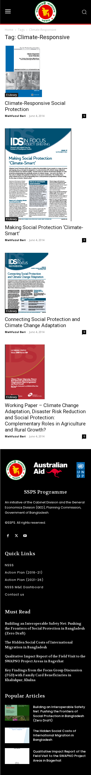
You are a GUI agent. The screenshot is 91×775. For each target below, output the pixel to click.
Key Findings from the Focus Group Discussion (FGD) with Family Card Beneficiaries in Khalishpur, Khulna (43, 675)
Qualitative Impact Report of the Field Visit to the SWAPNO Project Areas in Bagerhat (45, 658)
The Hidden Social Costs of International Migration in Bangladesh (54, 735)
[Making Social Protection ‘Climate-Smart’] (45, 174)
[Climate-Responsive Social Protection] (45, 71)
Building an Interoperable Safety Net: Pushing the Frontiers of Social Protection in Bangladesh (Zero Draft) (45, 628)
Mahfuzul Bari (15, 116)
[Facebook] (8, 536)
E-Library (11, 95)
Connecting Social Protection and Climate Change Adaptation (42, 322)
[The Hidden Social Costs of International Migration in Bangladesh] (17, 735)
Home (9, 30)
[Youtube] (25, 536)
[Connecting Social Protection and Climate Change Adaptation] (45, 283)
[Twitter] (16, 536)
